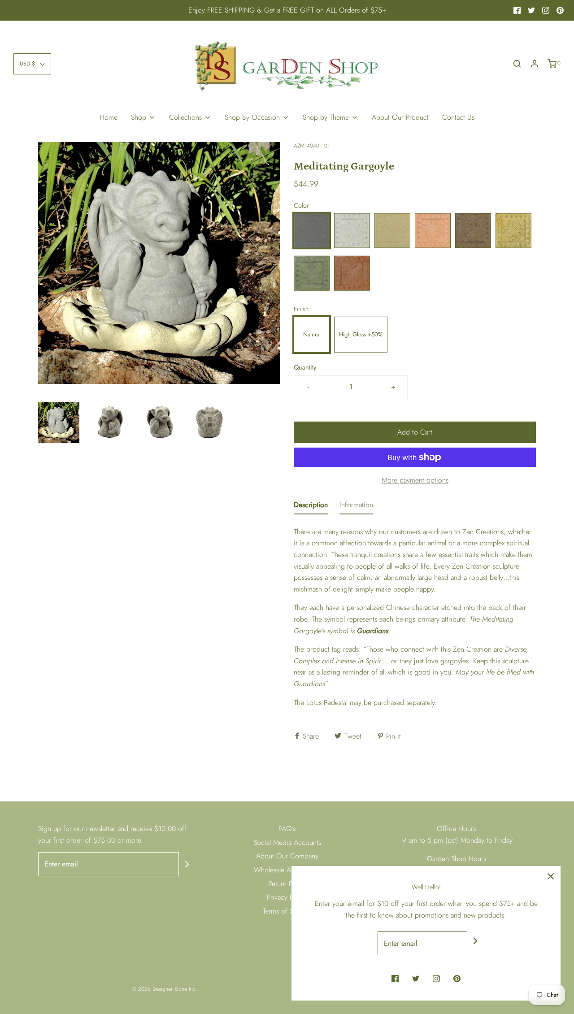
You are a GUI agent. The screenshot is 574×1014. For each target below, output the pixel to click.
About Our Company (287, 856)
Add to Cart (414, 432)
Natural (312, 334)
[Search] (517, 63)
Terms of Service (287, 911)
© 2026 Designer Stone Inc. (164, 989)
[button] (32, 63)
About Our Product (400, 117)
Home (108, 117)
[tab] (311, 506)
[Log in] (534, 63)
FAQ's (287, 828)
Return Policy (287, 884)
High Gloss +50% (361, 334)
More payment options (415, 480)
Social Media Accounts (287, 842)
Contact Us (458, 117)
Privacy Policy (287, 897)
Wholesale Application (287, 870)
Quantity (305, 367)
